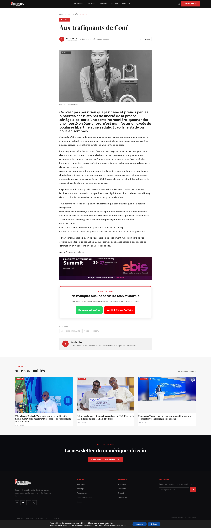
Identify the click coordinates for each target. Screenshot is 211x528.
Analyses (91, 4)
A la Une (84, 14)
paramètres (120, 525)
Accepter (139, 524)
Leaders (80, 502)
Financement (82, 493)
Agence (114, 4)
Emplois (121, 493)
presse (86, 331)
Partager (146, 39)
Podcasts (103, 4)
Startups (80, 489)
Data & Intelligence (84, 497)
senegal (96, 331)
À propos (122, 484)
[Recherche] (179, 4)
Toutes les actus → (187, 372)
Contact (126, 4)
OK (193, 490)
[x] (28, 502)
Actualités (78, 4)
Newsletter (191, 4)
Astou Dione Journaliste (70, 331)
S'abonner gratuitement (104, 460)
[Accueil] (18, 3)
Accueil (62, 14)
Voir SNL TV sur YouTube (120, 310)
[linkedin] (17, 502)
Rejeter (154, 524)
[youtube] (23, 502)
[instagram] (34, 502)
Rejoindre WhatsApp (89, 310)
